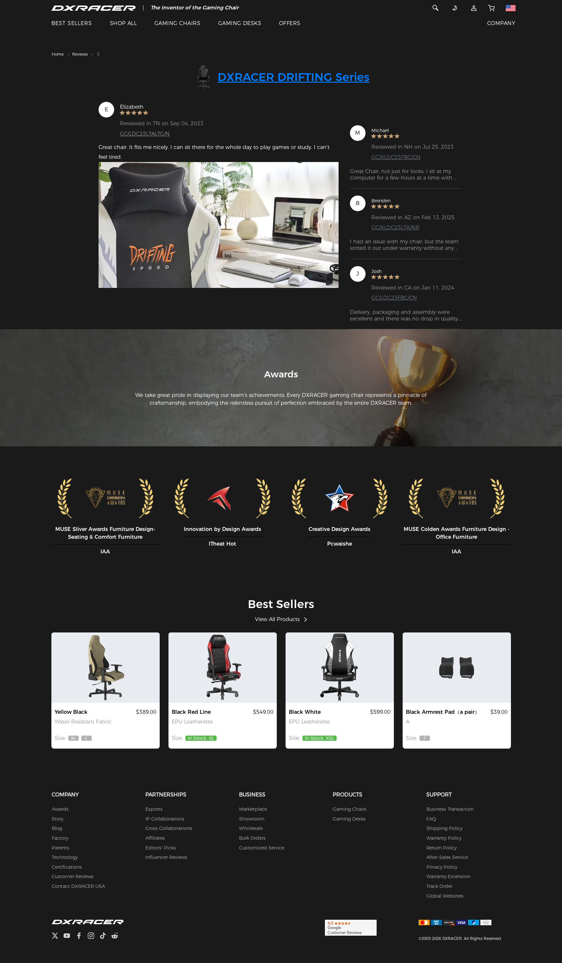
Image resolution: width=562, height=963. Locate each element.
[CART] (492, 8)
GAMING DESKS (239, 23)
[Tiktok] (105, 936)
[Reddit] (117, 936)
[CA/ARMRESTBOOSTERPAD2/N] (457, 667)
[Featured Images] (219, 225)
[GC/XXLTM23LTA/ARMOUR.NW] (340, 667)
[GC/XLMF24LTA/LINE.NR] (222, 667)
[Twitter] (57, 936)
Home (58, 54)
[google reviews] (351, 927)
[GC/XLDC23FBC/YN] (105, 667)
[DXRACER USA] (93, 8)
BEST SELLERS (71, 23)
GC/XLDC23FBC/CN (396, 157)
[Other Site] (510, 8)
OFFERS (290, 23)
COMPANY (501, 23)
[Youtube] (69, 936)
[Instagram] (93, 936)
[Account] (474, 8)
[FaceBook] (81, 936)
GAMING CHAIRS (177, 23)
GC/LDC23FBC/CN (394, 298)
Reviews (79, 54)
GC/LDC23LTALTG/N (145, 134)
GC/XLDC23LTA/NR (395, 227)
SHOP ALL (123, 23)
